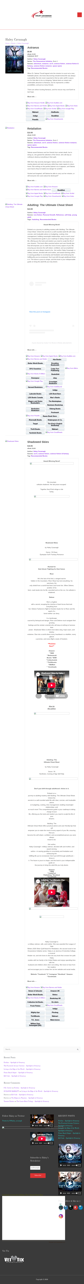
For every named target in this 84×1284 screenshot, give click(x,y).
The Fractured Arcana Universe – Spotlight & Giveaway (22, 1066)
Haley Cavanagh (23, 43)
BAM (55, 658)
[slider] (40, 1125)
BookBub (55, 116)
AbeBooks (55, 112)
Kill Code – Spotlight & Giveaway (15, 1076)
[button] (42, 1121)
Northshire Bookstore (35, 409)
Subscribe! (38, 1175)
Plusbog (55, 1012)
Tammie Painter (9, 1101)
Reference (60, 215)
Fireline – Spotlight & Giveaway (14, 1062)
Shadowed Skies (38, 441)
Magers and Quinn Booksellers (35, 402)
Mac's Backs (55, 397)
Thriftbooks (52, 662)
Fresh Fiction (35, 1006)
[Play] (33, 1125)
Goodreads (52, 667)
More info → (32, 96)
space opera (57, 66)
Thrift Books (35, 429)
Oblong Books (54, 409)
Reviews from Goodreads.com (57, 1242)
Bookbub (56, 875)
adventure (37, 63)
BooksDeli (55, 374)
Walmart (35, 112)
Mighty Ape (35, 1012)
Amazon (52, 651)
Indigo (35, 116)
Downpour (35, 378)
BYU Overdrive (35, 369)
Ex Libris (55, 1002)
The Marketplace (55, 401)
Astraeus (33, 47)
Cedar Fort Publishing (55, 369)
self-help (68, 215)
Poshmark (55, 412)
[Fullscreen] (51, 1125)
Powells (35, 119)
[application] (42, 1121)
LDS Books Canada (35, 397)
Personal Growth (49, 215)
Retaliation (34, 128)
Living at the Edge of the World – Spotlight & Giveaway (22, 1069)
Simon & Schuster (35, 991)
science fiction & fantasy (59, 453)
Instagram (53, 974)
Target (35, 424)
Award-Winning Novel (51, 461)
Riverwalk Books (35, 420)
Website (34, 974)
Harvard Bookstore (35, 387)
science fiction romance (43, 66)
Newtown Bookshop (55, 405)
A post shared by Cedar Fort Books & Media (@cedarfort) (52, 343)
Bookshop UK (55, 998)
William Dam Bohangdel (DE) (35, 1024)
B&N (52, 653)
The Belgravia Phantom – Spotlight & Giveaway (27, 1098)
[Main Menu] (79, 14)
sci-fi (51, 63)
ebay (55, 378)
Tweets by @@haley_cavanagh (12, 1121)
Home (7, 43)
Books (13, 43)
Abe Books (57, 359)
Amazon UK (55, 991)
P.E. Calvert (8, 1088)
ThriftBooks (35, 1016)
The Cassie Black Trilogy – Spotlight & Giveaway (33, 1101)
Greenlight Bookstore (53, 382)
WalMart (52, 664)
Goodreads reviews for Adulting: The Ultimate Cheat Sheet (22, 1195)
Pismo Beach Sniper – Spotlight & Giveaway (18, 1072)
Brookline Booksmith (55, 364)
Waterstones (55, 1020)
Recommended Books (39, 68)
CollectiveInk (52, 660)
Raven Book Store (50, 416)
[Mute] (49, 1125)
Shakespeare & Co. (55, 420)
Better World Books (35, 363)
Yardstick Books (35, 433)
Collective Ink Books (35, 1002)
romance (45, 63)
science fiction (59, 63)
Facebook (42, 974)
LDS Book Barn (55, 394)
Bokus (54, 994)
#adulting (35, 219)
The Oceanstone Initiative (42, 61)
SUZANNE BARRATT (11, 1091)
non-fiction (38, 215)
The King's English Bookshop (55, 424)
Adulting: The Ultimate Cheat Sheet (50, 204)
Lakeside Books (35, 394)
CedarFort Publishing (50, 874)
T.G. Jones (35, 1020)
